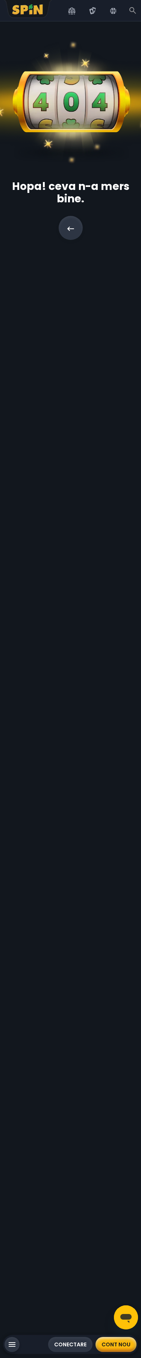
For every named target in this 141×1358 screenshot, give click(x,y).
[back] (71, 228)
